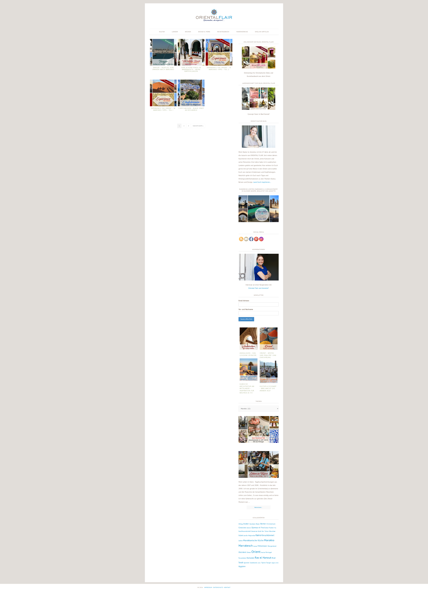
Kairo (258, 535)
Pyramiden (242, 558)
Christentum (270, 524)
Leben (241, 541)
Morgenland (272, 546)
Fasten (271, 528)
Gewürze (254, 531)
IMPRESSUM (208, 587)
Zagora (273, 563)
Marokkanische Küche (253, 540)
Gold (259, 531)
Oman (249, 552)
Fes (275, 528)
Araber (246, 524)
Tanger (268, 563)
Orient (255, 552)
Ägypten (242, 566)
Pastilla (263, 552)
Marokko (269, 540)
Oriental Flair (214, 15)
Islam (241, 535)
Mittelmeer (262, 546)
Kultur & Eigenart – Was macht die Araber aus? (268, 389)
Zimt (277, 563)
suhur (259, 563)
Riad (274, 558)
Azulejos (252, 524)
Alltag (241, 524)
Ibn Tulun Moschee (268, 531)
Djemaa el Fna (258, 527)
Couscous (242, 527)
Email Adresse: (244, 301)
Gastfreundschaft (245, 531)
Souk (241, 562)
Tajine (263, 563)
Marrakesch (246, 545)
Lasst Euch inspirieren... (262, 182)
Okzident (242, 552)
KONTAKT (227, 587)
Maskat (255, 546)
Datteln (249, 528)
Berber (263, 524)
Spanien (246, 563)
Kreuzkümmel (267, 535)
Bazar (258, 524)
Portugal (269, 552)
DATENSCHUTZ (218, 587)
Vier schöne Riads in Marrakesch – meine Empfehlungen (191, 69)
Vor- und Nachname (246, 309)
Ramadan (250, 558)
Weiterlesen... (258, 507)
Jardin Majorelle (249, 535)
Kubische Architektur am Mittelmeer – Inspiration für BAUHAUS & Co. (247, 388)
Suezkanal (253, 563)
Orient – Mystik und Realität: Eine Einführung (268, 355)
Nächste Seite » (198, 126)
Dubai (266, 528)
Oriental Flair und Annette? (258, 288)
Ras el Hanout (263, 557)
